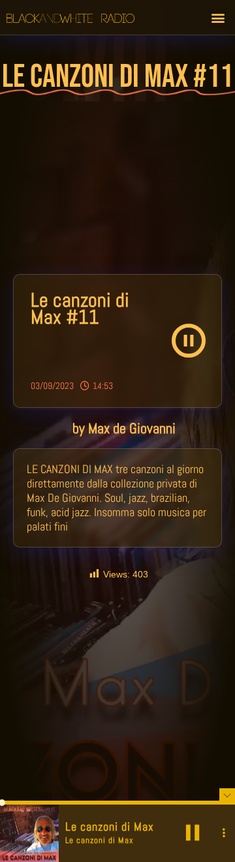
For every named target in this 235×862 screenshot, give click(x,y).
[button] (217, 17)
